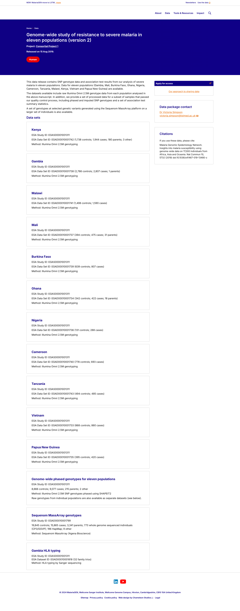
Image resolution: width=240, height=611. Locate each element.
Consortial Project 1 (47, 46)
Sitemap (84, 598)
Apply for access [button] (164, 83)
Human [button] (33, 59)
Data (36, 28)
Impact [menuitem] (200, 13)
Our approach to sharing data (184, 91)
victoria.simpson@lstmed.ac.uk (178, 115)
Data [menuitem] (167, 13)
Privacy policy (96, 598)
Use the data (203, 3)
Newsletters (191, 3)
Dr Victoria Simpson (171, 112)
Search (209, 13)
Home (29, 28)
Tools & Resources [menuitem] (183, 13)
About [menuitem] (158, 13)
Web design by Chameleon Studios (134, 598)
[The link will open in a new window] (116, 581)
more (58, 3)
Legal (157, 598)
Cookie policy (110, 598)
